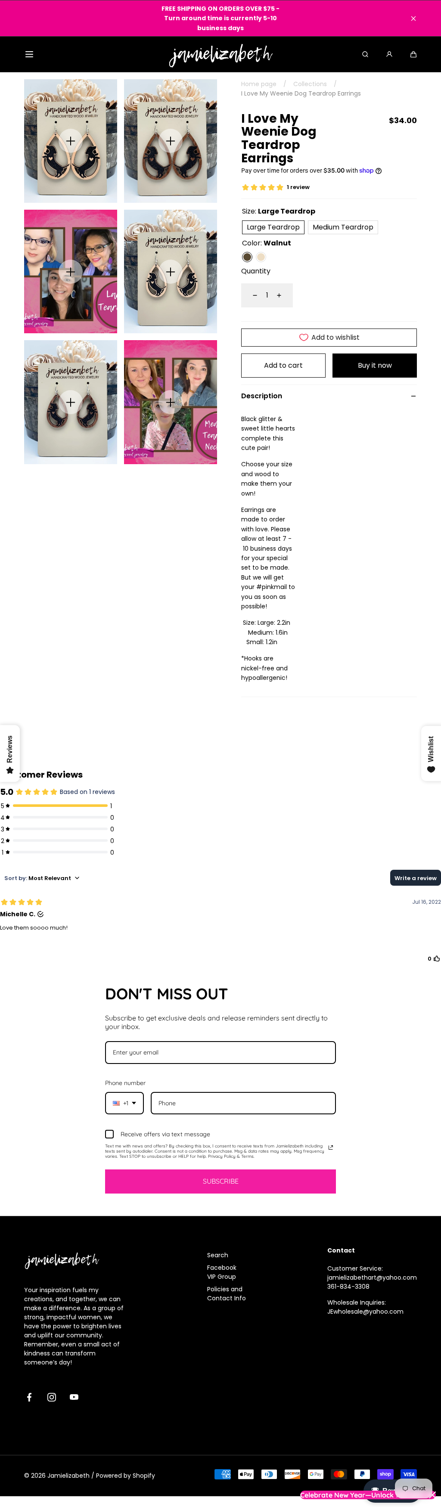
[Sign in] (389, 54)
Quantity (255, 271)
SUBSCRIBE (221, 1181)
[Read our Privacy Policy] (331, 1147)
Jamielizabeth (68, 1475)
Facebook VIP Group (221, 1272)
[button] (29, 54)
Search (217, 1255)
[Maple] (261, 257)
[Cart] (413, 54)
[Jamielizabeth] (220, 54)
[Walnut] (247, 257)
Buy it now (375, 365)
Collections (310, 84)
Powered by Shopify (125, 1475)
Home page (258, 84)
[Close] (413, 18)
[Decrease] (249, 295)
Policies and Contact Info (226, 1293)
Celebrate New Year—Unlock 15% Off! (361, 1495)
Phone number (125, 1083)
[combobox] (124, 1103)
